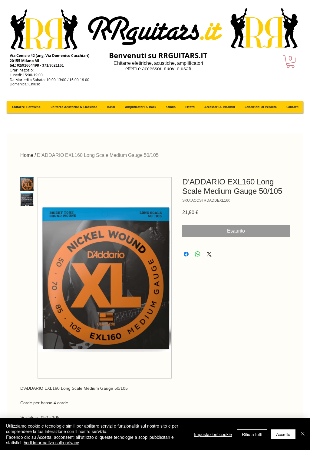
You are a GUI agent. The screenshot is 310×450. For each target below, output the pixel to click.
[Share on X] (209, 254)
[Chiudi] (302, 434)
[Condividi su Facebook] (186, 254)
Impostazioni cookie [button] (213, 434)
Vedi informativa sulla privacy (51, 442)
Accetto (283, 434)
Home (26, 155)
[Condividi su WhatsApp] (197, 254)
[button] (290, 61)
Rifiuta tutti (252, 434)
